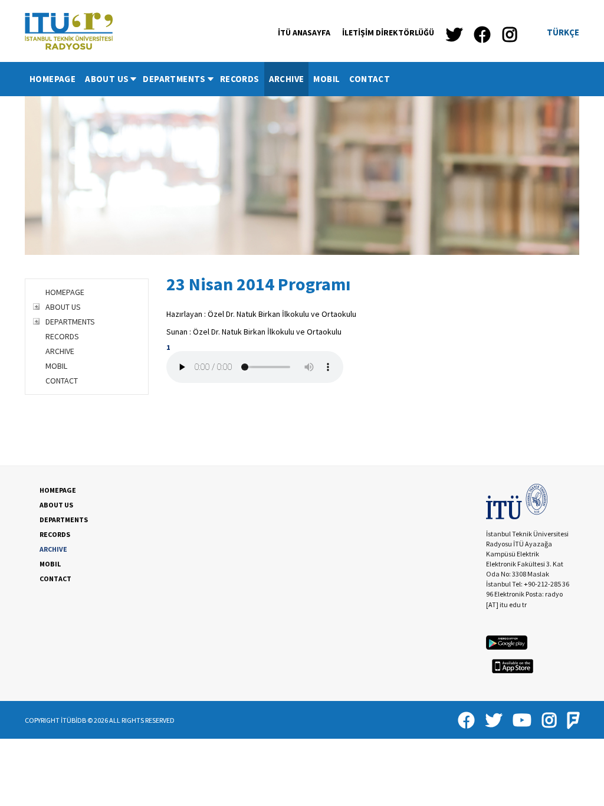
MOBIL (326, 78)
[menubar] (210, 79)
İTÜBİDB (73, 720)
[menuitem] (52, 79)
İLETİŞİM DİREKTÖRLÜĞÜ (388, 32)
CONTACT (369, 78)
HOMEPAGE (52, 78)
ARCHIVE (286, 78)
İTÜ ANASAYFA (304, 32)
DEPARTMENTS (174, 78)
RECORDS (240, 78)
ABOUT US (107, 78)
